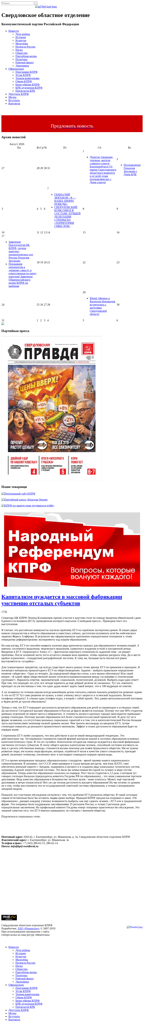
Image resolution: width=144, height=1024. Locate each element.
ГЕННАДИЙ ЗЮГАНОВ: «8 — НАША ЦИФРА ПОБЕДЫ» (65, 199)
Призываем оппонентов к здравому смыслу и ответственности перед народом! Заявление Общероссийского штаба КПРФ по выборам (22, 274)
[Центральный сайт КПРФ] (18, 493)
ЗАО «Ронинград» (29, 928)
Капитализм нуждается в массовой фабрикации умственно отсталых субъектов (61, 600)
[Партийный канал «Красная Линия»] (24, 499)
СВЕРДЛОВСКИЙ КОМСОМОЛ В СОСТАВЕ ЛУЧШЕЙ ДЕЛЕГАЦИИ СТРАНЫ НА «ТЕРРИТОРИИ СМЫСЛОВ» (67, 217)
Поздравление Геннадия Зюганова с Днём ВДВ (132, 169)
